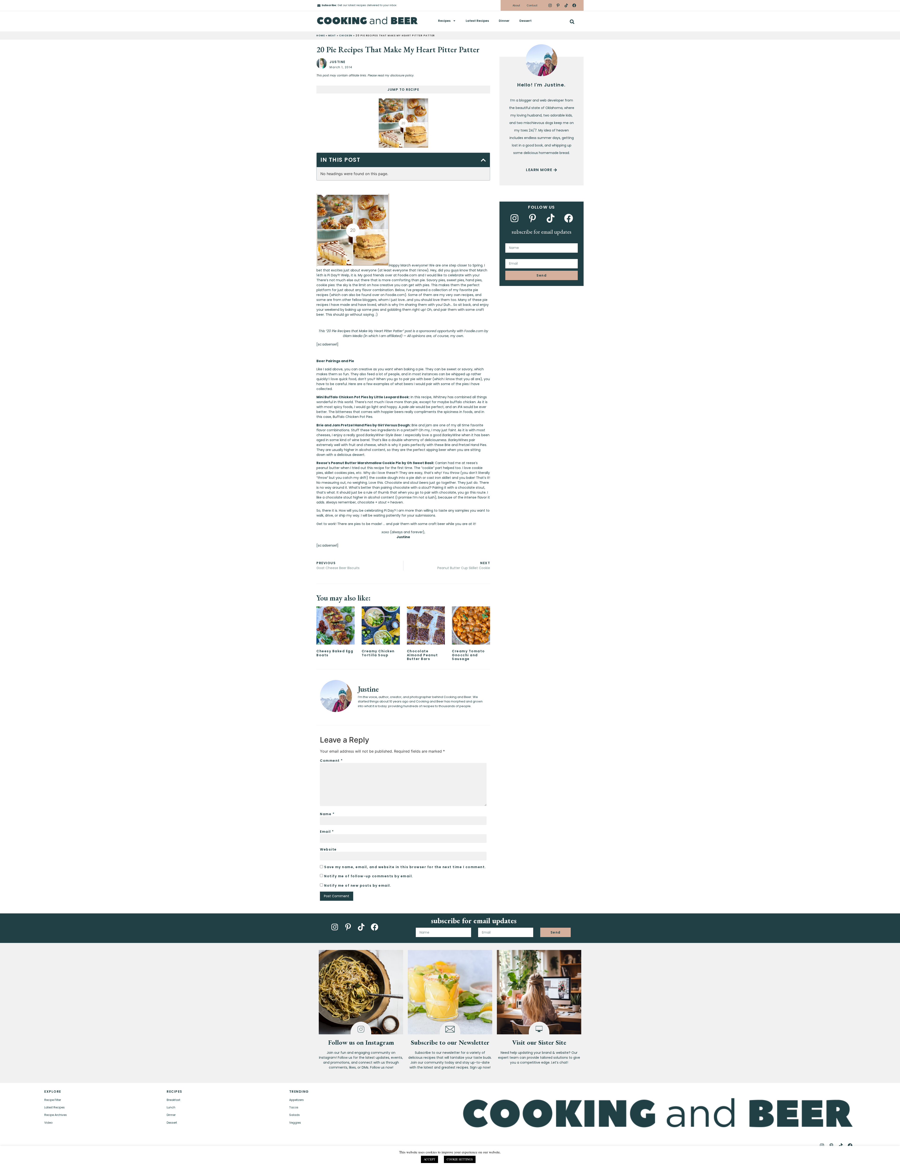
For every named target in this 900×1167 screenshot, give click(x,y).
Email (327, 831)
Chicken (345, 35)
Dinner (504, 21)
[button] (572, 22)
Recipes (444, 21)
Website (328, 849)
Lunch (171, 1107)
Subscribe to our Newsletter (450, 1042)
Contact (532, 5)
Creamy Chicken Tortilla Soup (378, 653)
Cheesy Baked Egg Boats (334, 653)
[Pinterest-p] (558, 5)
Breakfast (173, 1100)
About (516, 5)
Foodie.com (395, 295)
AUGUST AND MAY (680, 1159)
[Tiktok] (566, 5)
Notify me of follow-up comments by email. (368, 876)
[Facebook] (574, 5)
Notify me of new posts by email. (357, 885)
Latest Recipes (477, 21)
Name (327, 814)
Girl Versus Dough (394, 425)
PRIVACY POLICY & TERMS (587, 1159)
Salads (294, 1115)
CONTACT (183, 1159)
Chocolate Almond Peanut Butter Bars (422, 655)
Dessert (525, 21)
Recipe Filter (52, 1100)
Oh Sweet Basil (420, 463)
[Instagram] (550, 5)
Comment (331, 760)
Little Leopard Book (391, 397)
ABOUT (144, 1159)
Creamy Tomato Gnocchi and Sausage (468, 655)
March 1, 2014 (341, 67)
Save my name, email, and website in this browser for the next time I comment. (405, 867)
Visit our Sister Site (539, 1042)
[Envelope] (318, 5)
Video (48, 1123)
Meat (332, 35)
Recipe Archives (55, 1115)
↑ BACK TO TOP (66, 1159)
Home (320, 35)
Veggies (295, 1123)
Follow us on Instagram (361, 1042)
